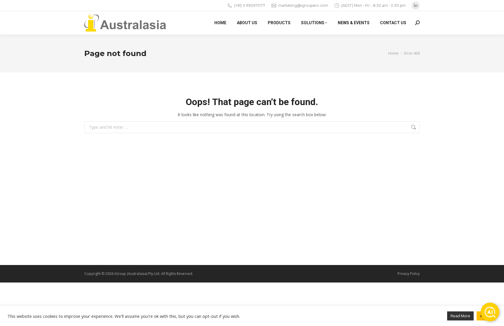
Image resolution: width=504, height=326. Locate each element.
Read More (460, 315)
